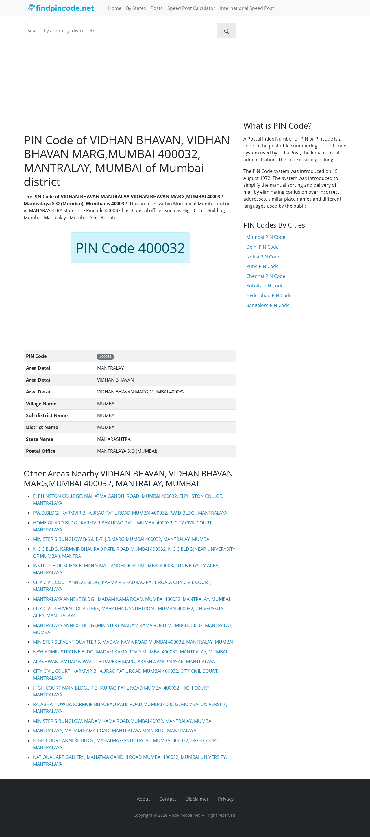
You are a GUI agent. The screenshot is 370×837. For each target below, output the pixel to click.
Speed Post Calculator (191, 8)
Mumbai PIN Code (265, 237)
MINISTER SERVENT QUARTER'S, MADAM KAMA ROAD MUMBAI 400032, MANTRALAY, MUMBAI (133, 642)
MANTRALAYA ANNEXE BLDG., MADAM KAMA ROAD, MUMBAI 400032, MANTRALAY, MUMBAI (131, 599)
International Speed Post (247, 8)
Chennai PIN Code (265, 276)
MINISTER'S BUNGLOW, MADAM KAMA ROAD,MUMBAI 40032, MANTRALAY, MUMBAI (122, 721)
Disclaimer (197, 799)
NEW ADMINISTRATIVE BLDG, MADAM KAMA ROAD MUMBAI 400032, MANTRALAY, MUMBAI (130, 651)
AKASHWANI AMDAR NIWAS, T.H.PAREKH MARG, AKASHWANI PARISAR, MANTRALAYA (124, 661)
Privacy (226, 799)
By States (136, 8)
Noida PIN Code (263, 257)
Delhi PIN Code (262, 247)
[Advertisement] (130, 85)
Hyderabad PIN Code (269, 295)
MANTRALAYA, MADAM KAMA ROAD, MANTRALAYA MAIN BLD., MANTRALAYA (114, 730)
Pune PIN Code (262, 266)
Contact (167, 799)
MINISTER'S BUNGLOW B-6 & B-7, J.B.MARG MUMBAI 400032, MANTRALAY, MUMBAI (121, 539)
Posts (157, 8)
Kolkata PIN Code (265, 285)
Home (114, 8)
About (143, 799)
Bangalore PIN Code (268, 305)
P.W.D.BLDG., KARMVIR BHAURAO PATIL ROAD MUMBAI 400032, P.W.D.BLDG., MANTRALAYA (130, 513)
